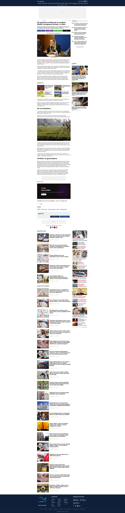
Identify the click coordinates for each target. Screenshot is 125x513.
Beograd (65, 499)
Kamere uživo (44, 3)
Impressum (50, 509)
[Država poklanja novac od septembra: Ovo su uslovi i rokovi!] (43, 258)
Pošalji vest (61, 509)
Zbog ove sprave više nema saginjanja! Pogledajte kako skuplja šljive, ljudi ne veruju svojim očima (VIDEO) (60, 466)
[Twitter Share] (66, 31)
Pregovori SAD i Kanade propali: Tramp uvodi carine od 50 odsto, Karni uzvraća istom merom (80, 33)
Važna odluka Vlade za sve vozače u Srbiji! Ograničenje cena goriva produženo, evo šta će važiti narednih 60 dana (60, 363)
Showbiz (56, 3)
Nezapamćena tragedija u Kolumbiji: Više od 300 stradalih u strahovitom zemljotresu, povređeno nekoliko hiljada (80, 38)
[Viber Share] (50, 31)
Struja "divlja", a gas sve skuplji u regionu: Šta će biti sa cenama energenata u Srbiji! (59, 425)
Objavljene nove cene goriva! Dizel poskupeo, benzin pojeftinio (59, 393)
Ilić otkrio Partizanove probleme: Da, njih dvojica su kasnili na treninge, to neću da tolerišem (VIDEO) (80, 29)
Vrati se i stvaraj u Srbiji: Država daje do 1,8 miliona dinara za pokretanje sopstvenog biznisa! (60, 476)
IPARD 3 (39, 209)
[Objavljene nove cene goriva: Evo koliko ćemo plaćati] (43, 457)
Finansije (62, 5)
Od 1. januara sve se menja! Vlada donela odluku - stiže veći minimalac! (60, 300)
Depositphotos (82, 509)
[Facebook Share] (41, 31)
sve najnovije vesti (80, 46)
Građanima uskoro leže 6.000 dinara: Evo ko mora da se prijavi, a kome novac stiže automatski (60, 267)
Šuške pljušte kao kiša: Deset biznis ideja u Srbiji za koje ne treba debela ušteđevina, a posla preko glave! (60, 342)
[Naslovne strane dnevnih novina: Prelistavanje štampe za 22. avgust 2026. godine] (80, 101)
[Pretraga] (78, 1)
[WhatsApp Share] (58, 31)
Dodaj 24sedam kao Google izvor (54, 33)
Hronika (63, 3)
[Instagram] (83, 1)
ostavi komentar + (64, 216)
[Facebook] (81, 1)
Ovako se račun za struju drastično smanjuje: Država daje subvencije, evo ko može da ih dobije (59, 384)
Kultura (78, 3)
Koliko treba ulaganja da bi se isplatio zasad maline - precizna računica (49, 87)
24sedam (58, 201)
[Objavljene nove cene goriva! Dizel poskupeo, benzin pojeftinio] (43, 395)
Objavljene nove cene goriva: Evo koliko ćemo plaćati (59, 455)
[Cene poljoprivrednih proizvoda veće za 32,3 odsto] (58, 88)
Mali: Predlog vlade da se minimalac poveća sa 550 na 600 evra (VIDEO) (60, 414)
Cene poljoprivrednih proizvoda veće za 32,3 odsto (66, 86)
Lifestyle (71, 3)
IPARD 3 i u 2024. (44, 209)
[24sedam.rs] (40, 1)
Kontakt (45, 509)
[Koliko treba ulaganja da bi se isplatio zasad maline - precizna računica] (40, 88)
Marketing (56, 509)
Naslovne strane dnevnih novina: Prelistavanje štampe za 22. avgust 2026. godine (79, 108)
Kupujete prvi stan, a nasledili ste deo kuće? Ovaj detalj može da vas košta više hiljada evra (59, 291)
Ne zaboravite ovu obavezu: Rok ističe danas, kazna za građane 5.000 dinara (60, 312)
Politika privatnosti (67, 509)
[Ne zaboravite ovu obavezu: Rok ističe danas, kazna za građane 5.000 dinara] (43, 313)
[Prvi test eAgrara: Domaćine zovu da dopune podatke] (58, 94)
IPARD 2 (53, 73)
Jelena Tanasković (52, 209)
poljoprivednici (63, 209)
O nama (41, 509)
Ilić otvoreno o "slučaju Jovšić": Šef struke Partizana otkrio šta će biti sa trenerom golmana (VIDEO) (81, 24)
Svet (60, 3)
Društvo (67, 3)
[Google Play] (83, 500)
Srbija (82, 3)
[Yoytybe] (85, 1)
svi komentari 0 (54, 216)
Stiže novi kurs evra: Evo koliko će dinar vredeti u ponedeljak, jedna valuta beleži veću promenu (59, 435)
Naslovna (38, 20)
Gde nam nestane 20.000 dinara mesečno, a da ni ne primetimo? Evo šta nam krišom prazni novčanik (60, 353)
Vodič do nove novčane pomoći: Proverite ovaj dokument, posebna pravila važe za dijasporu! (59, 246)
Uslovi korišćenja (75, 509)
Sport (52, 3)
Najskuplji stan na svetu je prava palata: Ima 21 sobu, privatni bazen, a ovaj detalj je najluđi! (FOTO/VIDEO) (60, 404)
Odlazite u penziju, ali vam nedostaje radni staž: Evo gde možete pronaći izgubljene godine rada (60, 236)
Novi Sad (66, 504)
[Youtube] (56, 227)
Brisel (58, 209)
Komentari (85, 20)
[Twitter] (87, 1)
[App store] (76, 500)
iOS (45, 201)
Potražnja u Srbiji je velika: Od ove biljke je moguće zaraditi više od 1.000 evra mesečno (59, 486)
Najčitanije (79, 20)
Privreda (65, 5)
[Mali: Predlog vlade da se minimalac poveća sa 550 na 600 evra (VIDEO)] (43, 416)
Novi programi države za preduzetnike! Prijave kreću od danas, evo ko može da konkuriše (59, 277)
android (48, 201)
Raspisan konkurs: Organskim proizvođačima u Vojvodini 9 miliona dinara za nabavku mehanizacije (48, 93)
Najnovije (39, 3)
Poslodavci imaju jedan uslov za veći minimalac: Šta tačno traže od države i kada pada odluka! (60, 322)
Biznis (74, 3)
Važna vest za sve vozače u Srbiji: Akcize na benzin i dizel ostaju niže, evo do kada (59, 373)
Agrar (59, 5)
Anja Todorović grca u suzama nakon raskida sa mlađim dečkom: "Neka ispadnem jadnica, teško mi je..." (80, 93)
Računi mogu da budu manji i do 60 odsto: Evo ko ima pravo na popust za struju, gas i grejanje (60, 332)
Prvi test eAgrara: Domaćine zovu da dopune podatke (65, 93)
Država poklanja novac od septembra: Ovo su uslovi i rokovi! (59, 256)
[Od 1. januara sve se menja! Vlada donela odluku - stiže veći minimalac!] (43, 303)
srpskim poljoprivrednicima (48, 63)
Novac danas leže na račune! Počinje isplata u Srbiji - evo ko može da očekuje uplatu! (60, 445)
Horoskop (86, 3)
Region (65, 501)
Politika (49, 3)
